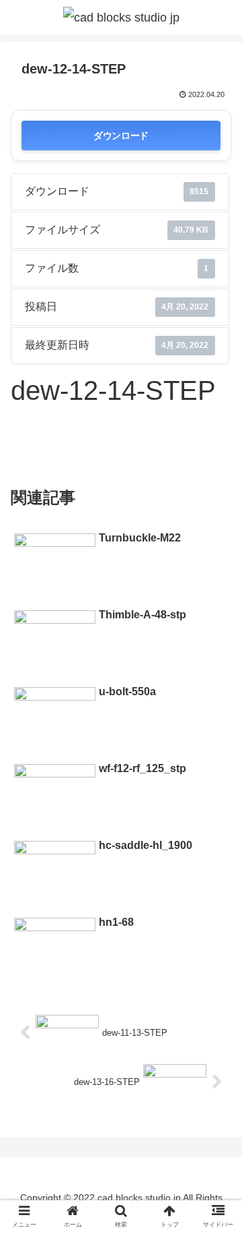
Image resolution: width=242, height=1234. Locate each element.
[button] (216, 1121)
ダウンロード (121, 135)
